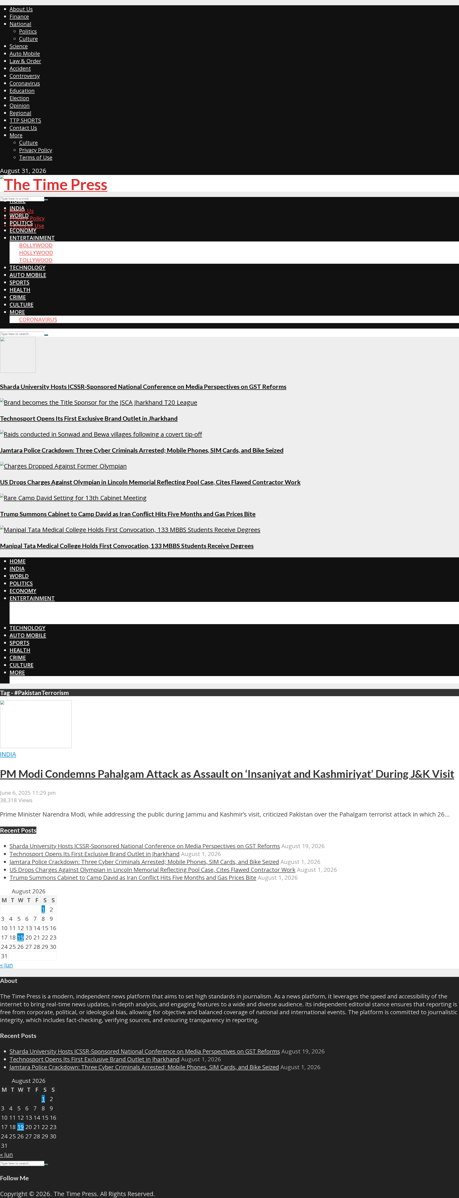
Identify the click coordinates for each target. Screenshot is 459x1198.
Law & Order (25, 61)
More (16, 135)
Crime (18, 297)
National (20, 24)
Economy (23, 230)
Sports (19, 282)
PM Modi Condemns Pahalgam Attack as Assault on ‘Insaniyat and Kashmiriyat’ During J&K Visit (227, 773)
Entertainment (32, 237)
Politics (28, 31)
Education (22, 90)
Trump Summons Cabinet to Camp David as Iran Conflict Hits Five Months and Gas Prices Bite (128, 513)
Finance (19, 16)
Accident (20, 68)
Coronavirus (25, 83)
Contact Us (23, 127)
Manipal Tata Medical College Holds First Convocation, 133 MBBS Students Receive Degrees (127, 545)
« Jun (6, 965)
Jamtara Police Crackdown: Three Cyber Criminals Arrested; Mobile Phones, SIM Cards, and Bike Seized (142, 450)
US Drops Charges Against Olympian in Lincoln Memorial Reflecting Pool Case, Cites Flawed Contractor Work (150, 482)
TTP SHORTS (25, 120)
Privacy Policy (35, 150)
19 (20, 937)
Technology (27, 267)
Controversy (25, 75)
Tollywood (35, 260)
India (17, 208)
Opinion (20, 105)
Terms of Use (35, 157)
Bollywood (36, 245)
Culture (28, 38)
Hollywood (36, 252)
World (19, 215)
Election (19, 98)
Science (19, 46)
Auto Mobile (25, 53)
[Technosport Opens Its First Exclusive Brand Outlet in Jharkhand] (98, 402)
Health (20, 289)
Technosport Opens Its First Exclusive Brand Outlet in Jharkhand (89, 418)
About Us (21, 9)
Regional (20, 113)
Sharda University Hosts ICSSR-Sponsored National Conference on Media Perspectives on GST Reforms (143, 386)
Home (18, 200)
